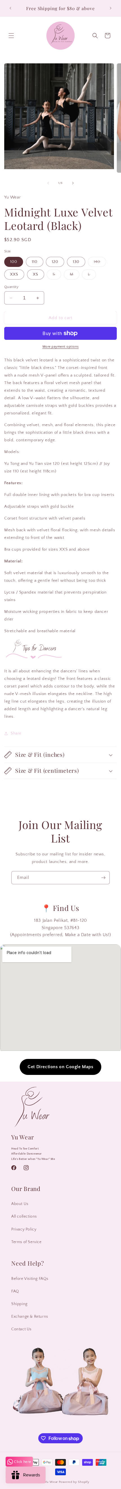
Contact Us (21, 1329)
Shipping (19, 1304)
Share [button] (16, 733)
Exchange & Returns (29, 1316)
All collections (24, 1216)
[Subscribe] (103, 877)
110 (34, 262)
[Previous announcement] (10, 8)
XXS (14, 274)
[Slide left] (48, 183)
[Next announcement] (110, 8)
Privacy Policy (23, 1229)
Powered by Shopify (74, 1482)
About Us (19, 1204)
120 (55, 262)
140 (100, 263)
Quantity (11, 287)
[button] (11, 35)
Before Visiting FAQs (29, 1278)
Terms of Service (26, 1242)
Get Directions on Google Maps (60, 1066)
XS (35, 274)
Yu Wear (51, 1482)
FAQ (15, 1291)
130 (76, 262)
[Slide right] (73, 183)
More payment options (60, 346)
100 (13, 262)
